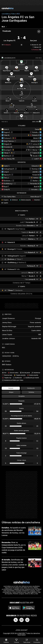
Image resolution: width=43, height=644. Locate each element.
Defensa (31, 392)
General (10, 388)
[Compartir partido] (38, 31)
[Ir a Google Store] (29, 608)
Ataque (11, 392)
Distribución (31, 388)
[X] (16, 620)
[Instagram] (21, 620)
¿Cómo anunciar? (21, 630)
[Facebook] (27, 620)
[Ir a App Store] (14, 608)
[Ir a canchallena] (7, 8)
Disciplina (22, 396)
